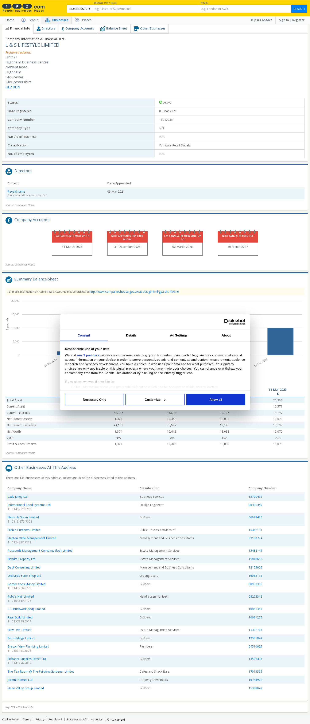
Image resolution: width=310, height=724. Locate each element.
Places (86, 20)
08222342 (255, 596)
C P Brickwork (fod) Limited (26, 609)
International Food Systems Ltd (29, 505)
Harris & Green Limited (23, 517)
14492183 (255, 630)
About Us (97, 719)
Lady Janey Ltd (18, 497)
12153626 (255, 567)
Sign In (284, 20)
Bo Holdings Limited (21, 638)
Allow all (215, 399)
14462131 (255, 530)
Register (298, 20)
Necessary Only (94, 399)
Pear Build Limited (20, 617)
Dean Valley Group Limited (26, 688)
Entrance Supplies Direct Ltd (27, 659)
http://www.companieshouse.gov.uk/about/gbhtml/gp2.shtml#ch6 (134, 292)
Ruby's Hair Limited (21, 596)
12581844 (255, 638)
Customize (152, 399)
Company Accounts (79, 28)
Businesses (60, 20)
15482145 (255, 550)
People (33, 20)
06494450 (255, 505)
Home (10, 20)
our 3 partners (88, 355)
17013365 (255, 671)
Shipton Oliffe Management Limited (32, 538)
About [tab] (226, 335)
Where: (204, 2)
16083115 (255, 576)
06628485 (255, 517)
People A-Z (55, 719)
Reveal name (16, 191)
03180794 (255, 538)
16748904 (255, 680)
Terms (27, 719)
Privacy (39, 719)
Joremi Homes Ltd (20, 680)
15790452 (255, 497)
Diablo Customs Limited (24, 530)
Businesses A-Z (77, 719)
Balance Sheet (116, 28)
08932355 (255, 584)
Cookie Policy (10, 719)
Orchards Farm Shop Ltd (24, 576)
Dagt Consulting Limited (24, 567)
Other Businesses (152, 28)
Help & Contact (261, 20)
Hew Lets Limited (19, 630)
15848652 (255, 559)
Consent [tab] (84, 335)
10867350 (255, 609)
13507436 (255, 659)
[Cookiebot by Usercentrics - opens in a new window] (226, 322)
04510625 (255, 646)
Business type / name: (105, 2)
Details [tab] (131, 335)
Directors (48, 28)
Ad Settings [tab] (178, 335)
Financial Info (20, 28)
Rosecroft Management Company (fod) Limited (40, 550)
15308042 (255, 688)
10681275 (255, 617)
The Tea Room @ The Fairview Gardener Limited (41, 671)
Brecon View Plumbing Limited (28, 646)
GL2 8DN (12, 86)
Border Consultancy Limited (27, 584)
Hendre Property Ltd (21, 559)
